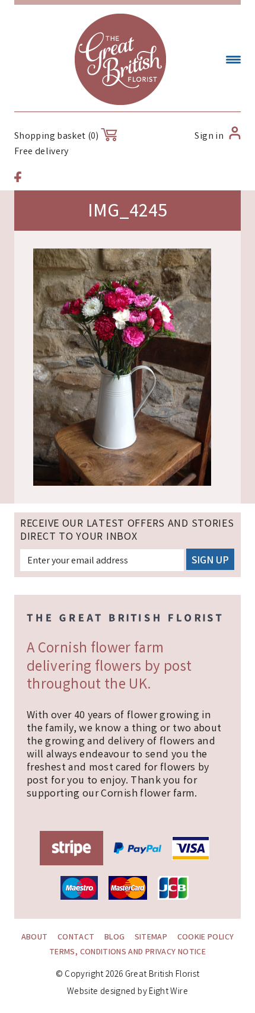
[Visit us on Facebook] (17, 178)
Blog (114, 938)
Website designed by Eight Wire (127, 992)
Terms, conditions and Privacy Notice (127, 952)
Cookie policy (205, 938)
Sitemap (151, 938)
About (34, 938)
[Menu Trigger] (233, 60)
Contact (76, 938)
